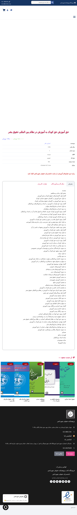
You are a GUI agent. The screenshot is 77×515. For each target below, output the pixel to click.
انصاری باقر (47, 143)
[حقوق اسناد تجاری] (62, 379)
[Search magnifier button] (52, 2)
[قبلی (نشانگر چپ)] (76, 512)
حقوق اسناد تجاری (70, 399)
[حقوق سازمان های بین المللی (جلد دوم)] (16, 379)
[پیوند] (15, 10)
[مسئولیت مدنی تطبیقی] (32, 379)
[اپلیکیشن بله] (73, 439)
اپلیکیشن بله (68, 439)
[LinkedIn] (54, 481)
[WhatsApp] (60, 481)
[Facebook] (57, 481)
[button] (38, 17)
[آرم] (71, 10)
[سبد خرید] (4, 10)
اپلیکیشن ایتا (68, 436)
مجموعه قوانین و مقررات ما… (55, 399)
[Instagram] (69, 481)
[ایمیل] (63, 481)
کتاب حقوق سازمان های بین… (9, 399)
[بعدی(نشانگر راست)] (74, 512)
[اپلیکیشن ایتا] (73, 436)
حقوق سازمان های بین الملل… (24, 399)
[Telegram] (66, 481)
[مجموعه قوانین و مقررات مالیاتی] (47, 379)
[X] (51, 481)
